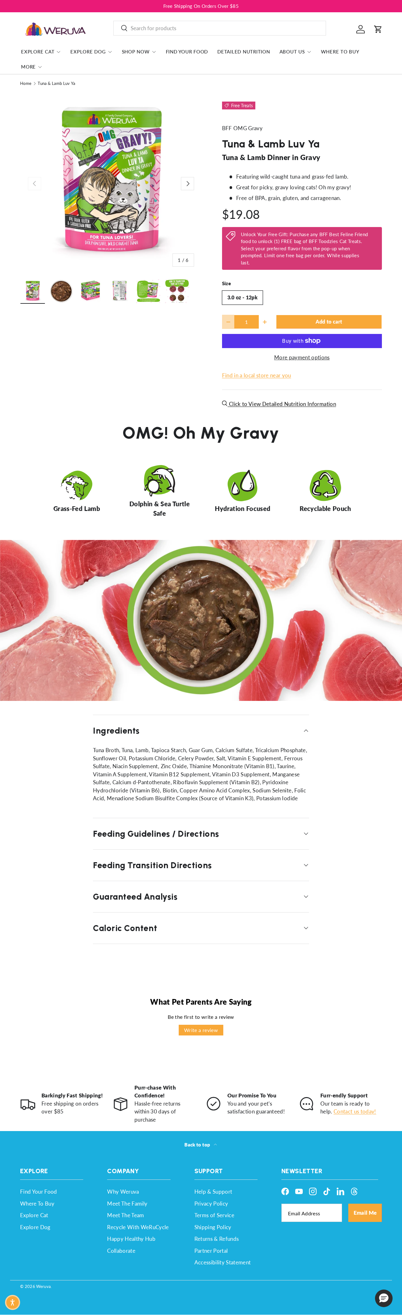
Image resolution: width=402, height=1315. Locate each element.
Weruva (43, 1286)
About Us (292, 51)
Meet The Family (127, 1203)
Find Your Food (187, 51)
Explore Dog (88, 51)
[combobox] (220, 28)
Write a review (201, 1030)
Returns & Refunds (216, 1238)
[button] (378, 29)
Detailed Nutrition (243, 51)
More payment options (302, 357)
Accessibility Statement (222, 1262)
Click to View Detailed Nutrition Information (282, 404)
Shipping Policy (212, 1227)
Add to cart (329, 322)
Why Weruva (123, 1191)
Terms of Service (214, 1215)
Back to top (197, 1144)
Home (25, 83)
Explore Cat (37, 51)
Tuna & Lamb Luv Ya (56, 83)
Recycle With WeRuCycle (138, 1227)
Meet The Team (125, 1215)
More (28, 66)
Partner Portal (211, 1250)
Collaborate (121, 1250)
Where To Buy (340, 51)
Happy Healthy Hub (131, 1238)
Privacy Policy (211, 1203)
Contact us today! (355, 1111)
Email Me (365, 1212)
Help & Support (213, 1191)
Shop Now (136, 51)
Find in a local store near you (256, 375)
